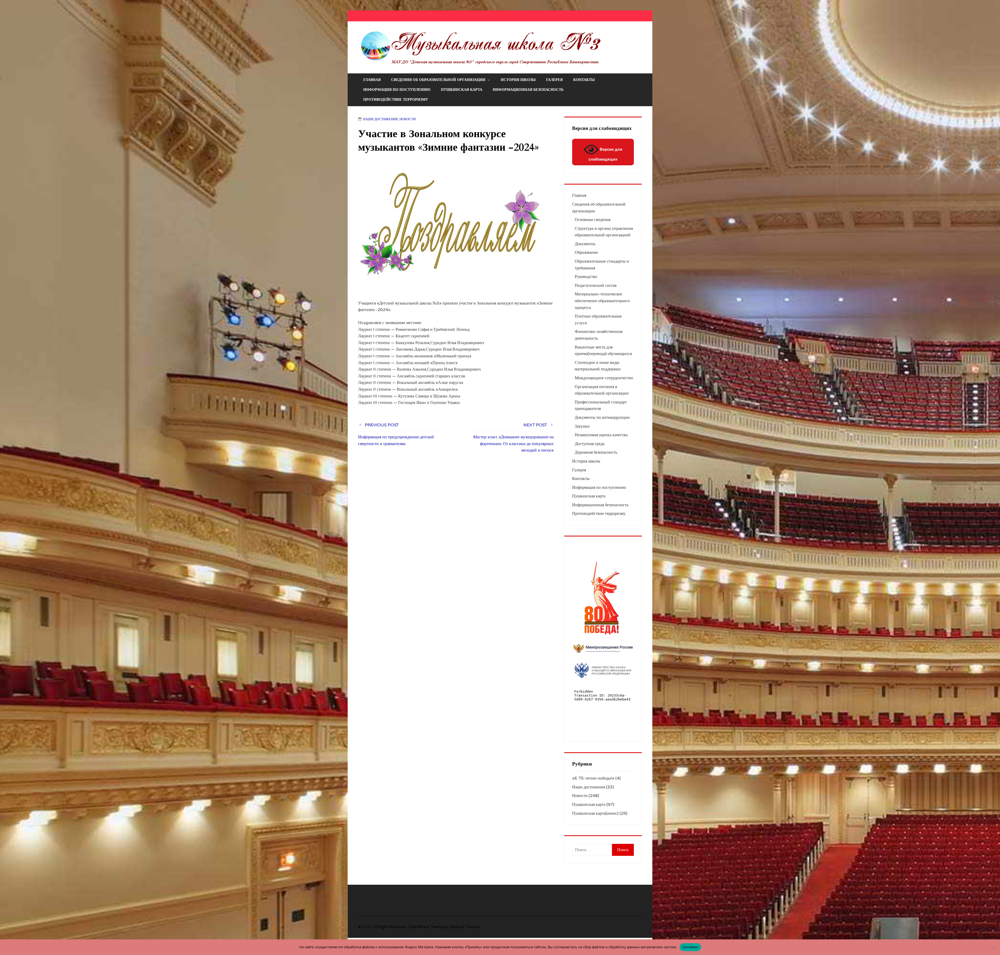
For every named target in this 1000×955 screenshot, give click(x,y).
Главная (372, 80)
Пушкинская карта (461, 89)
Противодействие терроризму (395, 99)
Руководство (586, 276)
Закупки (582, 426)
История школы (518, 80)
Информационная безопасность (528, 89)
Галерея (554, 80)
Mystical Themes (464, 927)
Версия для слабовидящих (605, 154)
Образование (586, 252)
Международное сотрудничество (604, 378)
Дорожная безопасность (596, 452)
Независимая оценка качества (601, 435)
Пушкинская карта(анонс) (595, 813)
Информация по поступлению (396, 89)
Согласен (690, 947)
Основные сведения (592, 219)
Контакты (584, 80)
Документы (585, 243)
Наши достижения (380, 119)
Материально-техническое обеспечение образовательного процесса (602, 301)
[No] (993, 947)
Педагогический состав (596, 285)
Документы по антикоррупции (602, 417)
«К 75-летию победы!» (593, 778)
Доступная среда (589, 443)
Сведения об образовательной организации (438, 80)
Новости (407, 119)
